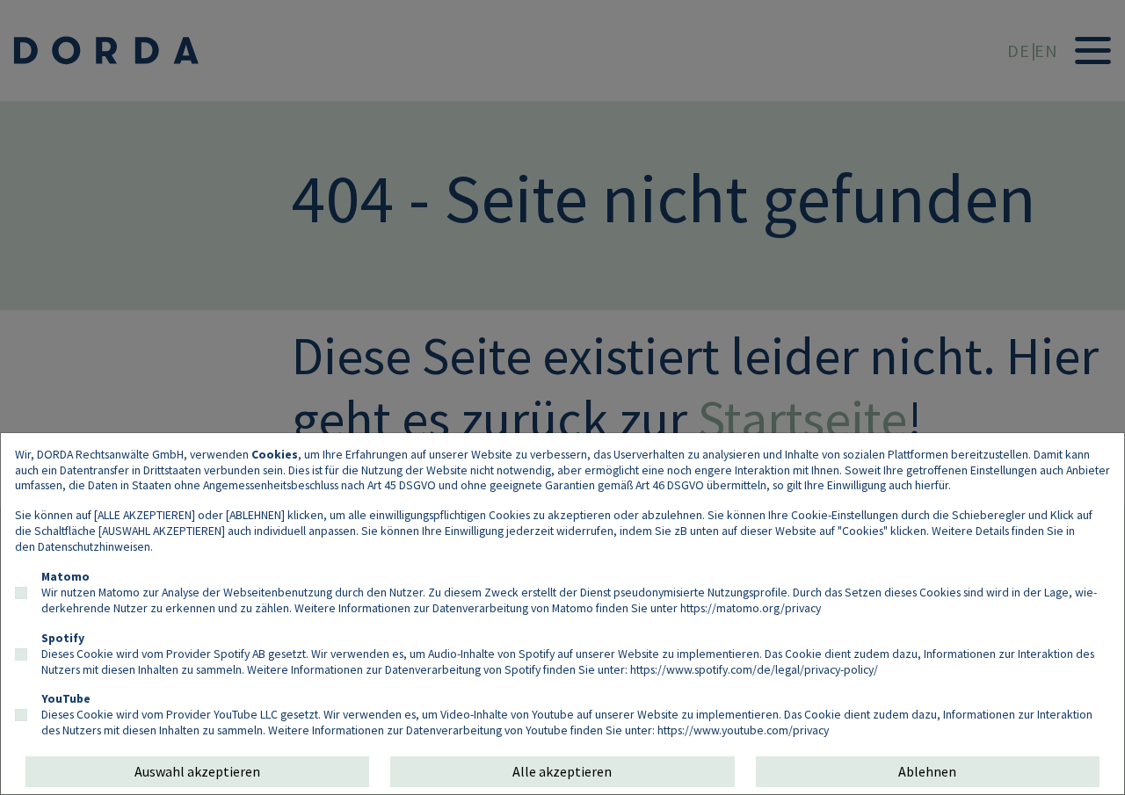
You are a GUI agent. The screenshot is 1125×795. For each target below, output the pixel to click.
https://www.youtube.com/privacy (743, 730)
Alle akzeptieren (562, 771)
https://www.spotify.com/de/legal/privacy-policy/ (754, 669)
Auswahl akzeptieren (197, 771)
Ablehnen (927, 771)
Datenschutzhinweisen (94, 546)
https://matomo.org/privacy (750, 608)
